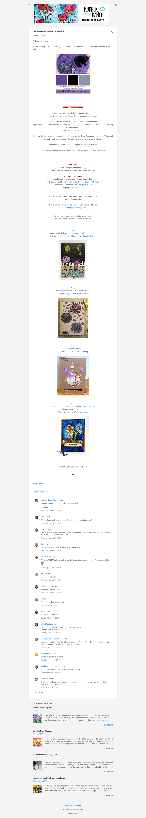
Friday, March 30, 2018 (49, 687)
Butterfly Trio (67, 294)
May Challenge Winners (42, 731)
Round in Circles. (89, 236)
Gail (73, 230)
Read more (108, 725)
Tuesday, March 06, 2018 (50, 660)
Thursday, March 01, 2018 (51, 511)
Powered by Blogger (73, 805)
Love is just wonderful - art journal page (49, 778)
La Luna (80, 352)
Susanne (73, 403)
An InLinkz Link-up (40, 484)
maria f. (44, 611)
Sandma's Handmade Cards (51, 666)
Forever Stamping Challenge (70, 208)
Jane (43, 544)
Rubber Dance (76, 219)
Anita (73, 288)
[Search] (116, 5)
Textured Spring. (81, 412)
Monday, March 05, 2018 (50, 633)
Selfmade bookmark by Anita (45, 755)
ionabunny (45, 529)
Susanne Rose (46, 653)
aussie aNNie (46, 557)
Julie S (43, 574)
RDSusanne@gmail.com (82, 185)
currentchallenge (40, 491)
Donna (73, 346)
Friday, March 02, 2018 (49, 605)
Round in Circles (88, 406)
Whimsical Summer (71, 236)
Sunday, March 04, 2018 (50, 618)
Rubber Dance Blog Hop (42, 708)
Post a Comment (41, 692)
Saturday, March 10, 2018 (50, 673)
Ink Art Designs (47, 624)
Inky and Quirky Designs (50, 500)
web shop (92, 170)
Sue (42, 599)
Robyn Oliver (46, 679)
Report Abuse (73, 814)
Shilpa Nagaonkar (47, 586)
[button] (112, 31)
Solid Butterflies (82, 294)
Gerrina (43, 517)
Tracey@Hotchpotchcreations (53, 639)
